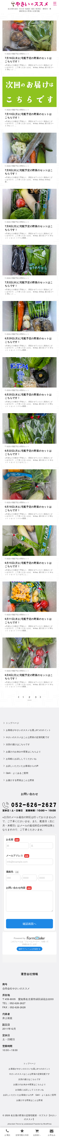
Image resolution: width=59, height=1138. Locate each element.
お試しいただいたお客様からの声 (22, 765)
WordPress (47, 1124)
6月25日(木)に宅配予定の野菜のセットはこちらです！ (28, 396)
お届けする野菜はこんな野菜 (20, 780)
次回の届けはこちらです (18, 744)
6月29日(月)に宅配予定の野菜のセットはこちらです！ (28, 340)
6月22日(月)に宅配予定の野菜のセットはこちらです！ (28, 452)
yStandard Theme (14, 1124)
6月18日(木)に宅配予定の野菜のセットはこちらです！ (28, 508)
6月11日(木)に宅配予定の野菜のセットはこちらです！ (28, 620)
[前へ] (18, 697)
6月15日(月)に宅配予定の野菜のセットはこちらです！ (28, 564)
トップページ (12, 722)
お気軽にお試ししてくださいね (21, 758)
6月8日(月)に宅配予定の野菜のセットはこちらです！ (29, 676)
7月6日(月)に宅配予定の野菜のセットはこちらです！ (29, 227)
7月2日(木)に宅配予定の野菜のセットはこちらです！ (29, 284)
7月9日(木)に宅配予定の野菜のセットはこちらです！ (29, 171)
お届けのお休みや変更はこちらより (23, 751)
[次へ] (40, 697)
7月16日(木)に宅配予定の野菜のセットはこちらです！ (28, 59)
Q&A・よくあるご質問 (17, 772)
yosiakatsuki (28, 1124)
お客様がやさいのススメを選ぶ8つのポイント (28, 729)
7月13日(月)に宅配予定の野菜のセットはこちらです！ (28, 115)
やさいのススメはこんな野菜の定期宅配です (27, 737)
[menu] (55, 3)
